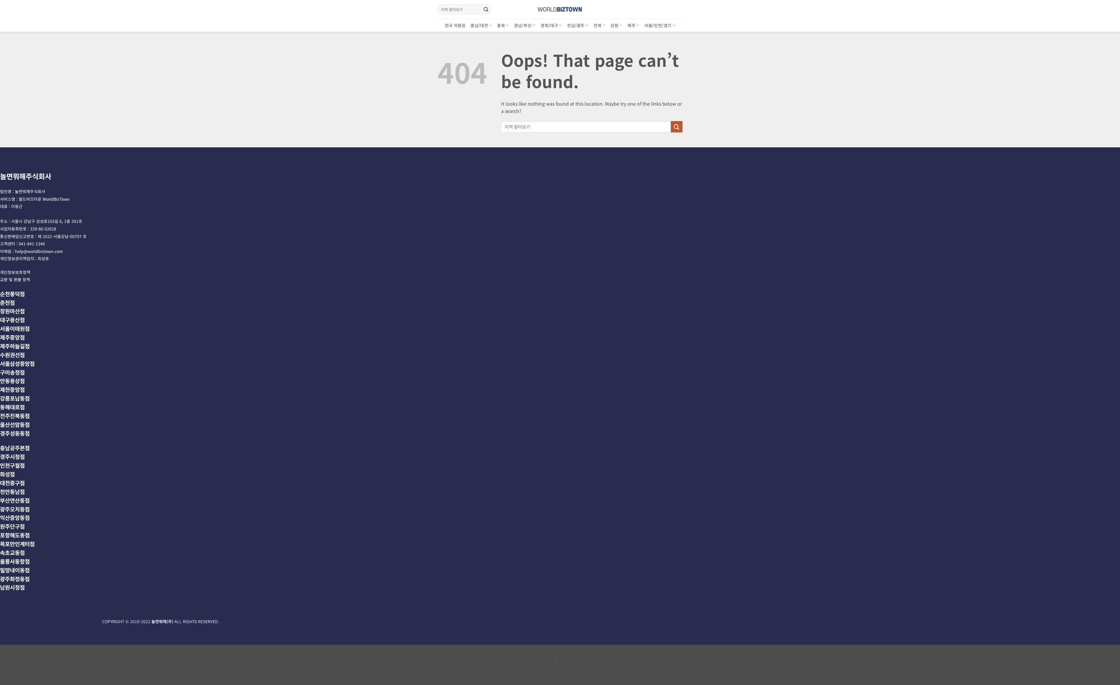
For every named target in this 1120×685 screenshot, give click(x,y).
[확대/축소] (5, 650)
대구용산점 (12, 320)
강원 (614, 25)
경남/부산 (522, 25)
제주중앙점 (12, 337)
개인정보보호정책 (15, 272)
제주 (631, 25)
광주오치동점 (15, 509)
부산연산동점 (15, 500)
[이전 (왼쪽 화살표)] (5, 675)
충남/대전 (479, 25)
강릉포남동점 (15, 398)
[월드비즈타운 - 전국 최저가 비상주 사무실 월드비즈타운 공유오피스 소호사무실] (560, 9)
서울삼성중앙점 (17, 363)
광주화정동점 (15, 579)
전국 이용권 (455, 25)
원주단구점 (12, 526)
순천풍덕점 (12, 294)
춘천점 (7, 302)
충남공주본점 (15, 448)
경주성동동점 (15, 433)
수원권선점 (12, 355)
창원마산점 (12, 311)
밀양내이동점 (15, 570)
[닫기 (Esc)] (57, 650)
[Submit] (486, 9)
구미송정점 (12, 372)
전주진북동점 (15, 416)
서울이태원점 (15, 328)
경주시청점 (12, 456)
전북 (597, 25)
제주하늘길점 (15, 346)
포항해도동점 (15, 535)
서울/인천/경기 (657, 25)
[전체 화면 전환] (23, 650)
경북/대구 (549, 25)
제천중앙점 (12, 389)
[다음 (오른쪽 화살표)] (23, 675)
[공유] (40, 650)
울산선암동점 (15, 424)
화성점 (7, 474)
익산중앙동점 (15, 517)
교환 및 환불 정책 (15, 279)
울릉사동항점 (15, 561)
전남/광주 (575, 25)
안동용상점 (12, 381)
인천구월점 (12, 465)
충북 (501, 25)
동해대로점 (12, 407)
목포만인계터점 (17, 544)
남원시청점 (12, 587)
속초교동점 (12, 552)
